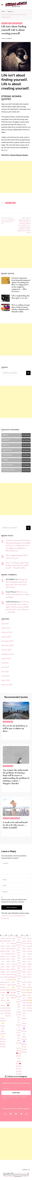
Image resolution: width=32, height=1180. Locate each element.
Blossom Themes (9, 1176)
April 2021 (5, 624)
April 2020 (5, 676)
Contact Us (26, 1169)
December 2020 (7, 641)
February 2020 (6, 685)
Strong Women (17, 23)
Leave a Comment (7, 38)
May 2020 (5, 672)
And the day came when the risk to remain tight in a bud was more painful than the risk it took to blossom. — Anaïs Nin (17, 607)
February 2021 (6, 632)
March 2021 (5, 628)
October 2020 (6, 650)
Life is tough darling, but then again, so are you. (21, 297)
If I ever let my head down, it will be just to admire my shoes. (15, 728)
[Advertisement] (16, 177)
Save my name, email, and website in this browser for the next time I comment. (13, 901)
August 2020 (6, 658)
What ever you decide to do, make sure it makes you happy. (18, 594)
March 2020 (5, 680)
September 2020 (7, 654)
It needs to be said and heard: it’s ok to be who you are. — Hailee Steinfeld (15, 825)
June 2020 (5, 667)
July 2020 (5, 663)
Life (10, 23)
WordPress (25, 1176)
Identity (4, 23)
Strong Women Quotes (19, 155)
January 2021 (6, 637)
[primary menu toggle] (2, 4)
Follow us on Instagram (17, 1076)
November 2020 (7, 645)
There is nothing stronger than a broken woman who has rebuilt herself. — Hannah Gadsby (21, 308)
